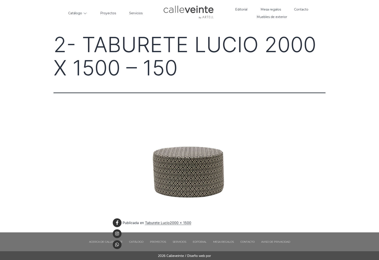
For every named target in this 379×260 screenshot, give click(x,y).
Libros (215, 255)
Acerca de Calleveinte (106, 241)
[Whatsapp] (117, 244)
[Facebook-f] (117, 222)
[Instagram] (117, 233)
